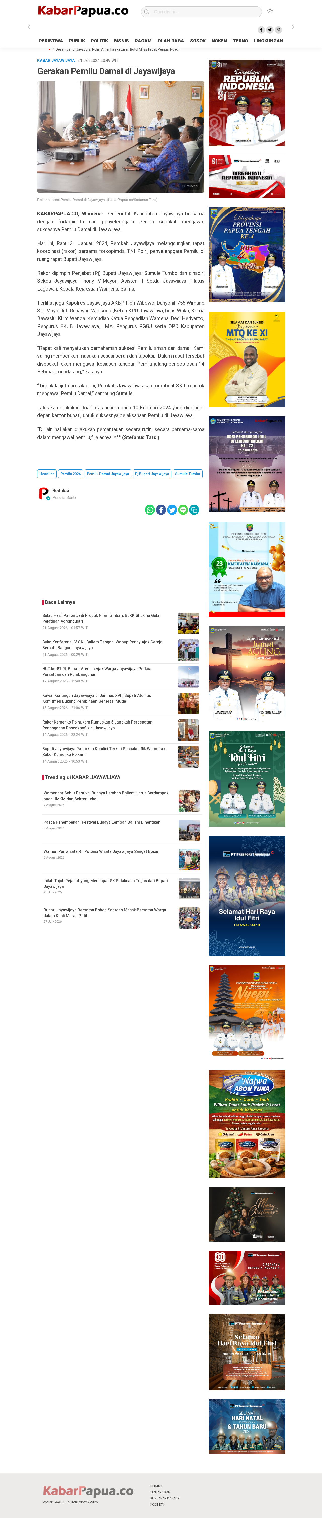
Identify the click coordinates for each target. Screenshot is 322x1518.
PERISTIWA (51, 41)
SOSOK (198, 41)
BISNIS (121, 41)
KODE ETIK (157, 1504)
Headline (46, 474)
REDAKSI (156, 1486)
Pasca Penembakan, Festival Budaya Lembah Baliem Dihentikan (102, 822)
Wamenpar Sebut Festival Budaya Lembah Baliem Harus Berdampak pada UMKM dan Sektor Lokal (106, 796)
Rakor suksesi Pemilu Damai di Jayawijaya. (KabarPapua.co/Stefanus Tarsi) (97, 200)
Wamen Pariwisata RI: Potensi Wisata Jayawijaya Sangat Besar (101, 852)
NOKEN (219, 41)
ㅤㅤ (194, 1486)
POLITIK (99, 41)
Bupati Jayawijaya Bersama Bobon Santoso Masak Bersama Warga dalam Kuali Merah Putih (105, 913)
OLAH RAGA (171, 41)
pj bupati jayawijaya (152, 474)
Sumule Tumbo (187, 474)
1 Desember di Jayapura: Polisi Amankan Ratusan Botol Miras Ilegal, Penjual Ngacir (116, 49)
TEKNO (240, 41)
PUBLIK (77, 41)
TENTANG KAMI (160, 1492)
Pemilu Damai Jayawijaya (108, 474)
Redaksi (60, 490)
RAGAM (143, 41)
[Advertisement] (120, 555)
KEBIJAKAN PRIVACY (164, 1498)
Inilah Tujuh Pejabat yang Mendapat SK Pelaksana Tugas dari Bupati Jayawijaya (106, 883)
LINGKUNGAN (268, 41)
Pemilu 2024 (70, 474)
